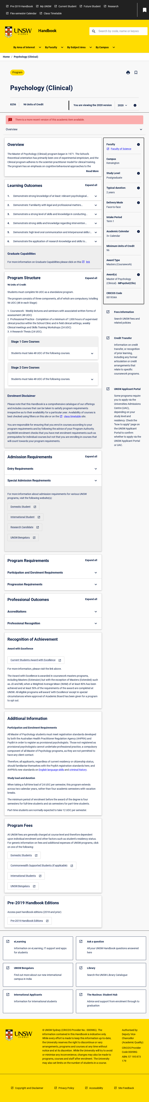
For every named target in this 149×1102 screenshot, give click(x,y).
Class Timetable (53, 13)
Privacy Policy (66, 1088)
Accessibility (96, 1088)
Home (6, 56)
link (88, 261)
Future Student (92, 6)
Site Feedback (126, 1088)
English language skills (51, 769)
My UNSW (45, 6)
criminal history (78, 769)
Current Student (67, 6)
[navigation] (23, 506)
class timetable (72, 416)
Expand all (91, 185)
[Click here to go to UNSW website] (18, 32)
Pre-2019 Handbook (21, 6)
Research (113, 6)
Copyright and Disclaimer (29, 1088)
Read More (92, 171)
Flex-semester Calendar (23, 13)
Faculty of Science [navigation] (121, 148)
